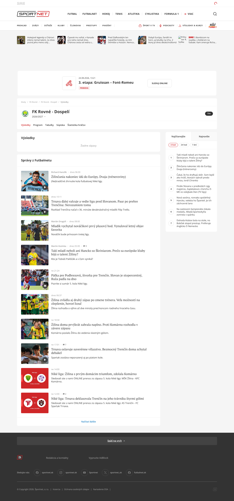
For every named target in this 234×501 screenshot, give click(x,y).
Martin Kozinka (58, 246)
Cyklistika (152, 14)
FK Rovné (33, 102)
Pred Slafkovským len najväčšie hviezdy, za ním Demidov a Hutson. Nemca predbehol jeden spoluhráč (121, 40)
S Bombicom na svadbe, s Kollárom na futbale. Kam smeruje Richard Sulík (203, 40)
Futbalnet (90, 14)
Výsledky (25, 124)
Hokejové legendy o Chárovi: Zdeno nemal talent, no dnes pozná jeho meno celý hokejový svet (41, 40)
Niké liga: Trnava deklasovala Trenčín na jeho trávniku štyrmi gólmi (97, 399)
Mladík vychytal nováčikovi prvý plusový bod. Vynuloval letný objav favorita (97, 228)
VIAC (190, 14)
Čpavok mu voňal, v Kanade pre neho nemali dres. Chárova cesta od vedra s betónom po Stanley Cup (81, 40)
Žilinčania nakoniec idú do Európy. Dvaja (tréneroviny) (88, 177)
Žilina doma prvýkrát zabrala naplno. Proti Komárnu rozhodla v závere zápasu (94, 326)
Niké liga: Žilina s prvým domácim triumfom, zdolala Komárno (94, 374)
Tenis (118, 14)
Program (37, 124)
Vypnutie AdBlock (98, 457)
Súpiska (61, 124)
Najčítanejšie (178, 136)
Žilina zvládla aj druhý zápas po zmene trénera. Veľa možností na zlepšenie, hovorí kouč (95, 302)
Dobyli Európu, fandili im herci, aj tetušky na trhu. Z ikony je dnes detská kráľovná (162, 40)
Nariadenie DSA (100, 489)
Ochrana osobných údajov (76, 489)
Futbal (72, 14)
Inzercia (56, 489)
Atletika (133, 14)
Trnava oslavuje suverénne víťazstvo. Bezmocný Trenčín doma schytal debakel (99, 351)
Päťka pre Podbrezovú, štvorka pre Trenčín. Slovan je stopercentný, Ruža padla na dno (96, 277)
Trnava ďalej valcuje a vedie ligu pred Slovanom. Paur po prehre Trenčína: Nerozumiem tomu (94, 203)
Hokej (106, 14)
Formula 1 (171, 14)
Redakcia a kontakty (57, 457)
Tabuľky (49, 124)
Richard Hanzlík (59, 172)
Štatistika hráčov (76, 124)
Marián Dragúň (58, 221)
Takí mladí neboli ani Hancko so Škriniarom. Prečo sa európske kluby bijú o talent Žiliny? (98, 252)
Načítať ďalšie (88, 421)
